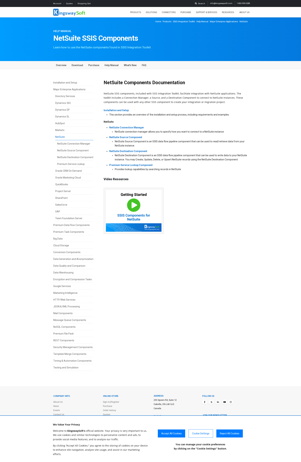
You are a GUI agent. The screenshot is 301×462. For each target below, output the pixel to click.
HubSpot (60, 123)
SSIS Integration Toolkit (184, 21)
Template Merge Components (69, 354)
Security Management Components (73, 347)
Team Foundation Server (68, 218)
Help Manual (202, 21)
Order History (109, 410)
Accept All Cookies (171, 433)
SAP (57, 211)
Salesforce (61, 204)
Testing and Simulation (66, 367)
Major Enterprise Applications (224, 21)
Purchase (185, 12)
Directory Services (65, 96)
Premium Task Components (68, 231)
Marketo (59, 130)
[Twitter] (211, 402)
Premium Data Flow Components (71, 225)
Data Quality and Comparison (69, 265)
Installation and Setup (65, 82)
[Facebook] (204, 402)
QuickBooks (61, 184)
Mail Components (63, 313)
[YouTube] (224, 402)
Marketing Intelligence (65, 293)
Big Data (58, 238)
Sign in (106, 402)
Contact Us (58, 414)
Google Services (62, 286)
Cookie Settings (200, 433)
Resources (228, 12)
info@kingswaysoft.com (221, 3)
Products (135, 12)
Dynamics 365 (63, 103)
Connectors (169, 12)
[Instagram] (230, 402)
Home (158, 21)
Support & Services (206, 12)
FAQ (144, 65)
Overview (61, 65)
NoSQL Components (64, 326)
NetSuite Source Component (73, 150)
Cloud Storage (61, 245)
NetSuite (60, 137)
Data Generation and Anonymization (73, 259)
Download (77, 65)
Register (115, 402)
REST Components (63, 340)
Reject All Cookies (229, 433)
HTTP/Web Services (64, 299)
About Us (244, 12)
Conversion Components (66, 252)
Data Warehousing (63, 272)
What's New (130, 65)
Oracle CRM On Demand (68, 170)
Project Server (63, 191)
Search (201, 3)
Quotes (69, 4)
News (56, 406)
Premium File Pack (63, 333)
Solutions (151, 12)
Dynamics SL (62, 116)
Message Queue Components (69, 320)
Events (56, 410)
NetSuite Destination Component (75, 157)
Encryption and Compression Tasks (72, 279)
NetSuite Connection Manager (73, 143)
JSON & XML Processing (66, 306)
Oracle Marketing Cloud (68, 177)
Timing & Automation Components (72, 360)
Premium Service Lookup (71, 164)
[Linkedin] (217, 402)
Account (57, 4)
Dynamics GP (62, 109)
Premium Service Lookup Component (131, 165)
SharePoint (61, 198)
